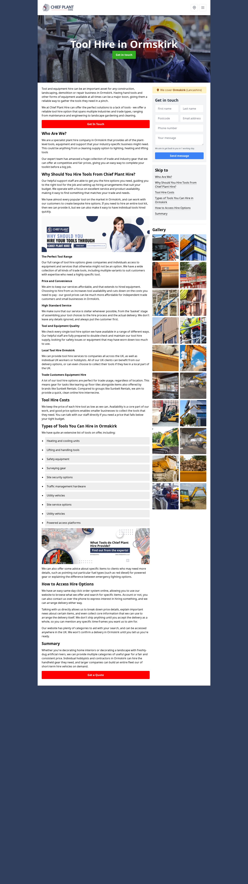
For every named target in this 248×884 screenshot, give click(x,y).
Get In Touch (95, 124)
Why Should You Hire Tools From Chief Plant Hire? (176, 184)
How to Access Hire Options (173, 208)
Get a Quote (96, 675)
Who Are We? (163, 177)
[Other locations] (194, 7)
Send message (179, 156)
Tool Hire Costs (164, 192)
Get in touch (124, 55)
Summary (161, 213)
